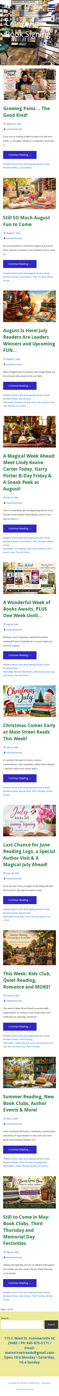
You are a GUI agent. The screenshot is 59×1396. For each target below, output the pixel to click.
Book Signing (29, 164)
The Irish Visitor (23, 552)
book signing (20, 549)
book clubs (19, 917)
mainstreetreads (14, 129)
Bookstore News (10, 168)
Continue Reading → (19, 154)
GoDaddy (38, 1389)
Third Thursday (39, 277)
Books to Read (42, 164)
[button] (54, 9)
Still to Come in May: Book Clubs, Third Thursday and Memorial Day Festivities (26, 1230)
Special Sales (25, 399)
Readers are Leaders (17, 406)
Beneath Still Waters (23, 672)
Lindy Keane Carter (41, 672)
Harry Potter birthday (36, 549)
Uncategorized (40, 1162)
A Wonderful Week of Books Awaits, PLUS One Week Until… (26, 609)
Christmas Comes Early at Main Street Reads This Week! (29, 732)
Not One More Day (16, 1047)
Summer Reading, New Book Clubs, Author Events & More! (28, 1103)
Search (5, 1318)
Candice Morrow (21, 1043)
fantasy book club (22, 402)
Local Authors (25, 168)
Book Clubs (17, 164)
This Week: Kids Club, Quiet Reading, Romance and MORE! (27, 980)
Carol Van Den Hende (35, 917)
